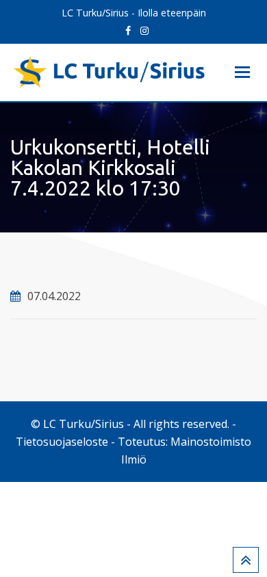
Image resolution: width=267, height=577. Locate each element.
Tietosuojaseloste (62, 441)
